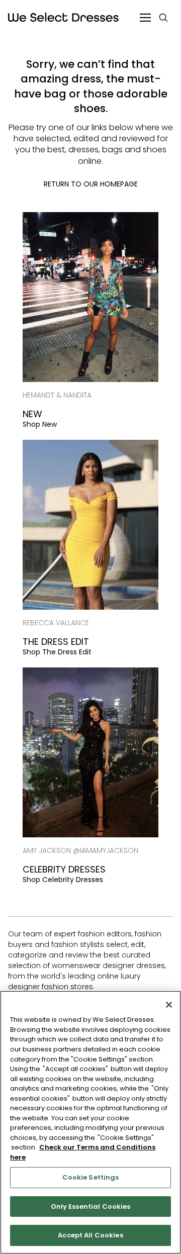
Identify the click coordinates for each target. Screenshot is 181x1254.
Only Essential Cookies (91, 1206)
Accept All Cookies (90, 1235)
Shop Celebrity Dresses (63, 880)
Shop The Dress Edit (57, 652)
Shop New (40, 424)
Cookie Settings (90, 1177)
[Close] (169, 1005)
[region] (90, 1122)
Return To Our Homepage (91, 184)
